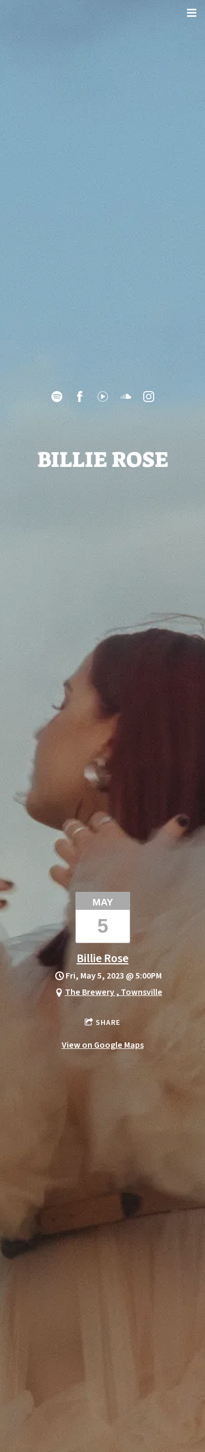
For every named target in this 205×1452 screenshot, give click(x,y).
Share (108, 1022)
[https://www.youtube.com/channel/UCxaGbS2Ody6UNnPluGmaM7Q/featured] (102, 396)
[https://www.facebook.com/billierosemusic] (79, 396)
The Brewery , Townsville (113, 992)
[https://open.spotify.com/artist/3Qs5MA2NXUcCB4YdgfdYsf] (56, 396)
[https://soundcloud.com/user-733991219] (125, 396)
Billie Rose (102, 958)
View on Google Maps (103, 1045)
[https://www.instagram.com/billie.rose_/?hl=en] (148, 396)
